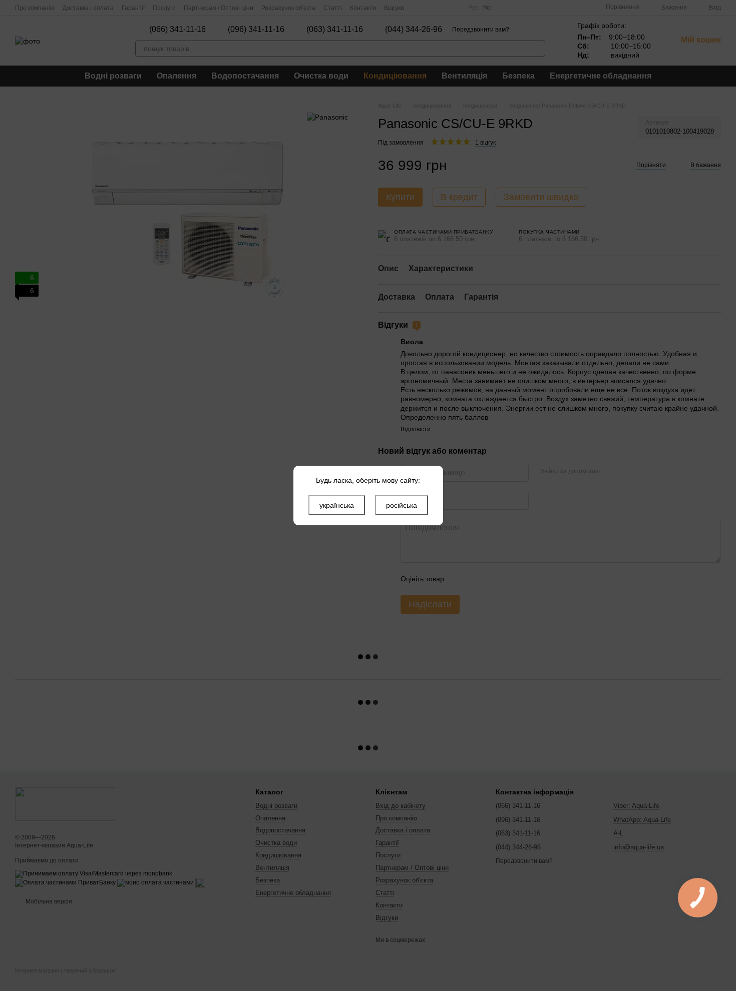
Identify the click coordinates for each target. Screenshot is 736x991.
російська (401, 505)
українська (336, 505)
